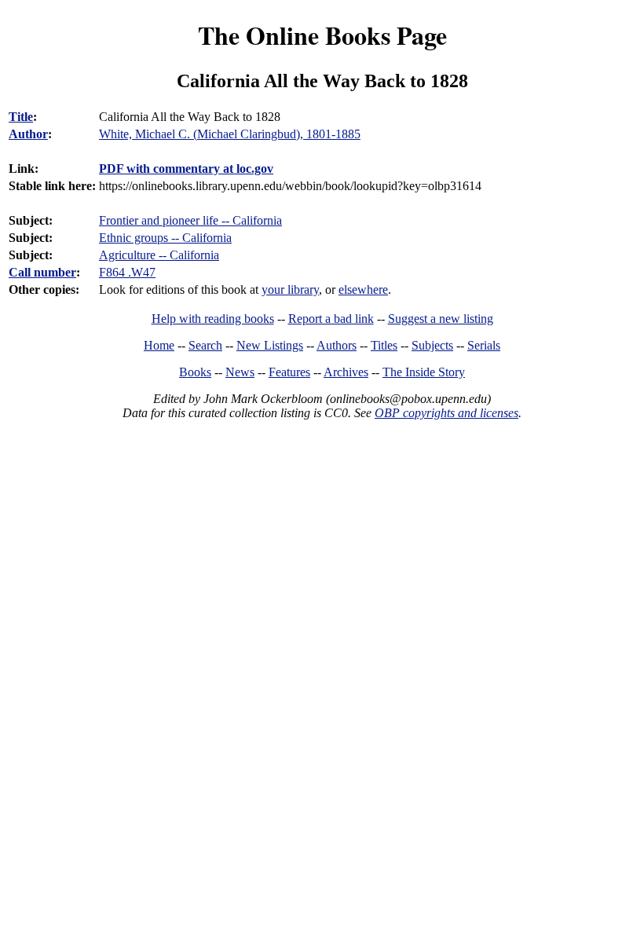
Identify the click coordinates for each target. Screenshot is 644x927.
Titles (384, 345)
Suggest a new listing (440, 318)
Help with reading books (213, 318)
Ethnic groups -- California (165, 237)
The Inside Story (423, 372)
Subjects (432, 345)
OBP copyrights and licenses (446, 413)
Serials (483, 345)
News (239, 372)
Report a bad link (331, 318)
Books (195, 372)
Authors (337, 345)
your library (290, 289)
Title (21, 116)
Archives (346, 372)
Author (28, 134)
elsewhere (363, 289)
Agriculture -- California (159, 255)
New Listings (269, 345)
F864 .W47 (127, 272)
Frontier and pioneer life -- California (190, 220)
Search (205, 345)
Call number (42, 272)
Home (159, 345)
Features (289, 372)
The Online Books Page (322, 34)
